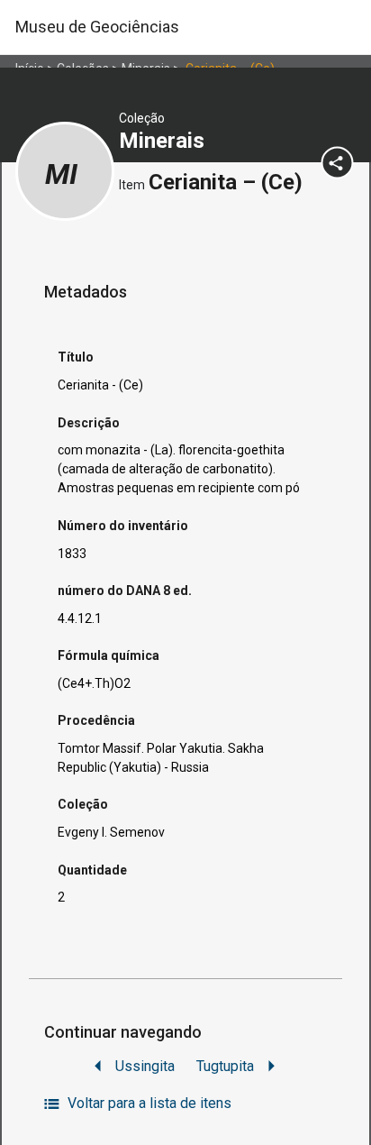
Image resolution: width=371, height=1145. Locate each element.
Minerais (164, 140)
